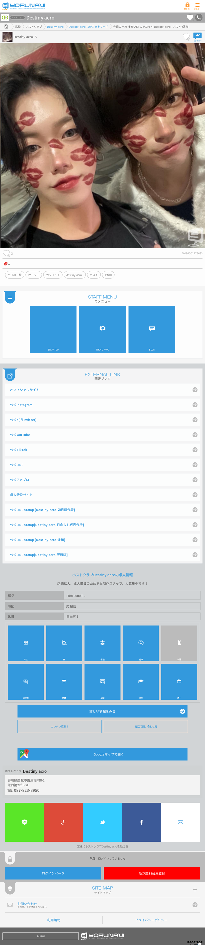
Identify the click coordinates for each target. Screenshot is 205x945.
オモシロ (33, 275)
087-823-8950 (27, 790)
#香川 (108, 275)
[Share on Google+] (63, 822)
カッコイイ (53, 275)
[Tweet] (102, 822)
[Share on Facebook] (141, 822)
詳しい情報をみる (103, 711)
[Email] (180, 822)
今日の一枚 (15, 275)
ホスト (94, 275)
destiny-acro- (74, 275)
